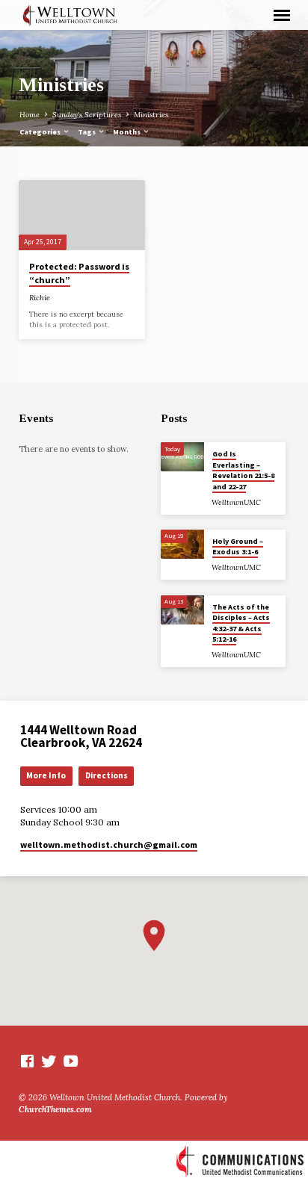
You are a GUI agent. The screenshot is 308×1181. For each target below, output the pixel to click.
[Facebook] (27, 1061)
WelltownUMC (236, 502)
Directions (106, 775)
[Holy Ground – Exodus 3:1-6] (182, 544)
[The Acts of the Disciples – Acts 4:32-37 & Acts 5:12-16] (182, 609)
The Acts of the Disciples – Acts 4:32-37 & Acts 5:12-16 (241, 623)
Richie (39, 298)
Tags (87, 132)
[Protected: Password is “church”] (82, 215)
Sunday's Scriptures (86, 115)
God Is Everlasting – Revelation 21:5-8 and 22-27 (243, 470)
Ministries (151, 115)
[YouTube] (70, 1061)
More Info (46, 775)
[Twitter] (49, 1061)
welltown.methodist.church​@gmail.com (108, 844)
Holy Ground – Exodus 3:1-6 (237, 546)
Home (29, 115)
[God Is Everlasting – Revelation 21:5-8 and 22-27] (182, 456)
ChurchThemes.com (55, 1109)
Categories (40, 132)
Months (127, 132)
